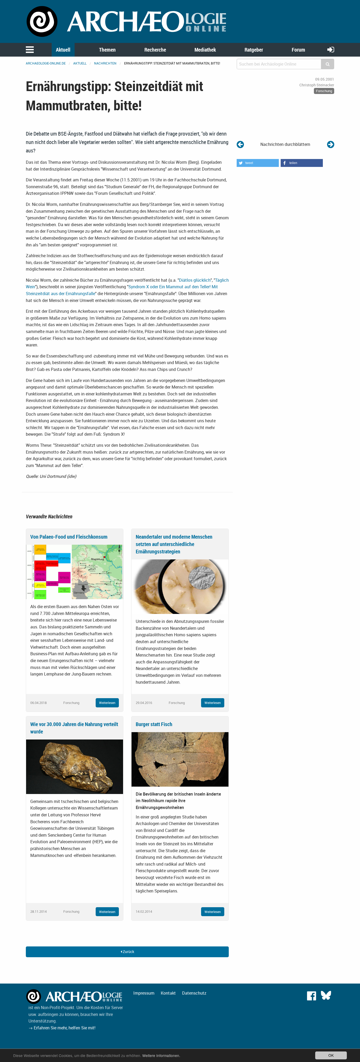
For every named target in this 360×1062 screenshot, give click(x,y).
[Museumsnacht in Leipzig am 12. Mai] (330, 144)
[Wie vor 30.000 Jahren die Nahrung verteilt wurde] (74, 766)
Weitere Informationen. (161, 1055)
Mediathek (205, 49)
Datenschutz (194, 993)
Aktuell (63, 49)
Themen (107, 49)
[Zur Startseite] (127, 21)
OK (331, 1055)
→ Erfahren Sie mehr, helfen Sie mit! (61, 1028)
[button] (258, 163)
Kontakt (168, 993)
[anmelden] (330, 49)
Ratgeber (254, 49)
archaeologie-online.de (46, 63)
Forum (298, 49)
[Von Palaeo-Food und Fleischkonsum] (74, 571)
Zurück (128, 951)
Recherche (155, 49)
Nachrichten (105, 63)
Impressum (143, 993)
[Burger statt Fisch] (180, 759)
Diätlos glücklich (195, 280)
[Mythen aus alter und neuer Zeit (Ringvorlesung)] (240, 144)
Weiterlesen (107, 703)
